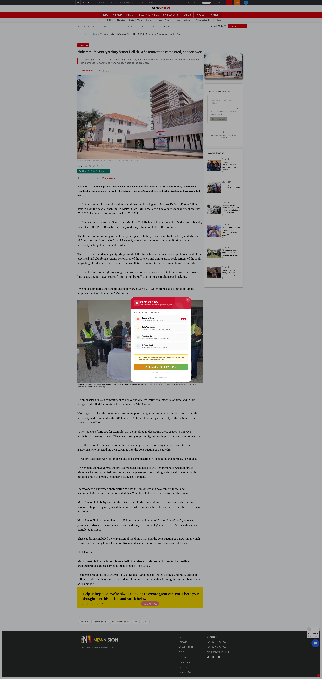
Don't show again (161, 377)
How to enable (165, 373)
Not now (155, 373)
